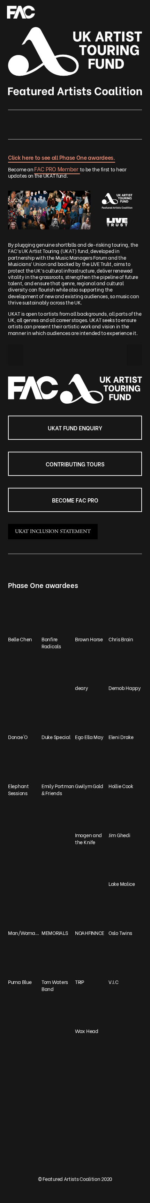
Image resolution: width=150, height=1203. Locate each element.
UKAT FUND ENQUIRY (75, 428)
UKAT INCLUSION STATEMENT (53, 531)
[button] (15, 354)
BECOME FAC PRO (75, 500)
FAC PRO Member (57, 169)
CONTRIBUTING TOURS (75, 464)
